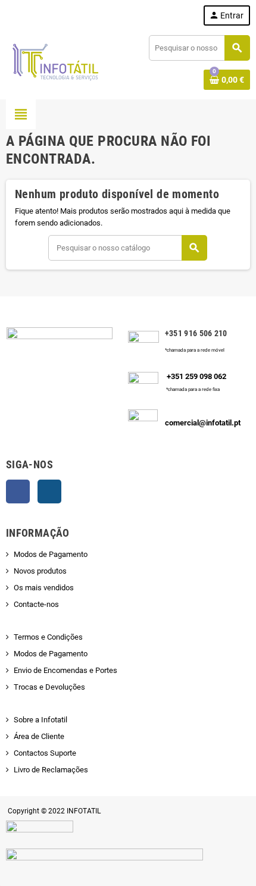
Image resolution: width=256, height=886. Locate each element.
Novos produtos (40, 570)
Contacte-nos (36, 604)
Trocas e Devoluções (49, 686)
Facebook (18, 491)
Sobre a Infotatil (40, 719)
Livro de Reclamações (51, 769)
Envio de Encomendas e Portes (65, 670)
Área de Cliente (39, 736)
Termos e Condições (48, 637)
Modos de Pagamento (51, 554)
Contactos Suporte (45, 753)
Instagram (49, 491)
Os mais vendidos (44, 587)
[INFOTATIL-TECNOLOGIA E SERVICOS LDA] (55, 61)
